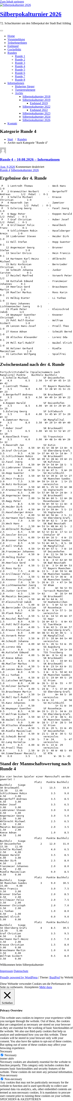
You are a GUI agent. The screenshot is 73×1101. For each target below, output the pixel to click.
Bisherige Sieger (24, 86)
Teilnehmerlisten (17, 42)
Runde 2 (20, 59)
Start (10, 139)
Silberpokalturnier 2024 (36, 116)
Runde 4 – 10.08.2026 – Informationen (30, 159)
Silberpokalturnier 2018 (36, 96)
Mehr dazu (45, 987)
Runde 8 (20, 79)
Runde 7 (20, 76)
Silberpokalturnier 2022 (36, 106)
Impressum (6, 971)
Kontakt (12, 123)
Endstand (13, 46)
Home (11, 36)
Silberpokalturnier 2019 (36, 99)
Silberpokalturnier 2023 (36, 113)
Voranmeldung (16, 39)
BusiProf (54, 977)
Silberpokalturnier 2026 (30, 14)
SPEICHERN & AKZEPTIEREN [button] (20, 1099)
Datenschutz (21, 971)
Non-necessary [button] (9, 1075)
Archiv (19, 93)
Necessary (10, 1055)
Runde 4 (20, 66)
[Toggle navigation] (1, 30)
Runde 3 (20, 62)
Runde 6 (20, 73)
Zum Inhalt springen (12, 1)
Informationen (15, 83)
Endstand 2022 (39, 110)
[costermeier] (3, 152)
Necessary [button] (6, 1051)
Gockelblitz (14, 49)
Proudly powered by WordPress (19, 977)
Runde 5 (20, 69)
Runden (12, 52)
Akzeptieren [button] (31, 987)
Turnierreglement (25, 89)
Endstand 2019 (39, 103)
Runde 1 (20, 56)
